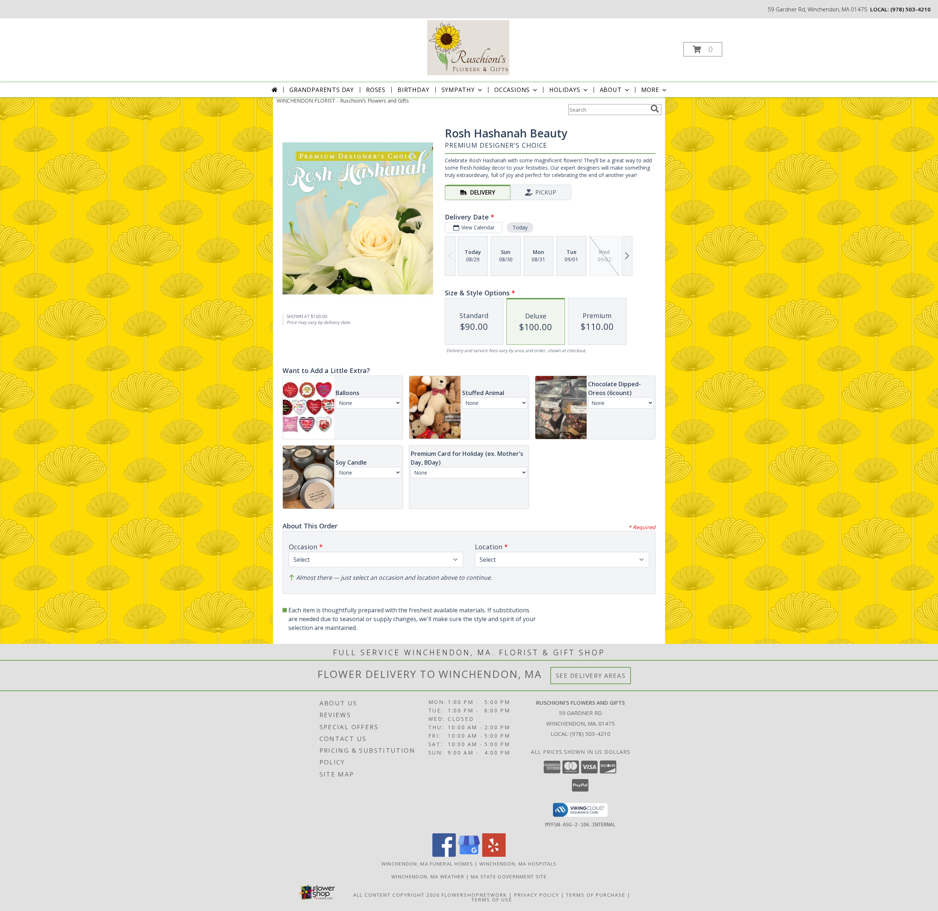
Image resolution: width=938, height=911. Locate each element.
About (611, 90)
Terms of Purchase (595, 895)
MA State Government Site (509, 876)
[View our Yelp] (494, 854)
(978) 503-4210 (910, 9)
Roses (375, 90)
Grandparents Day (321, 90)
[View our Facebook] (444, 854)
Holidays (564, 90)
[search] (655, 108)
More (650, 90)
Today (520, 227)
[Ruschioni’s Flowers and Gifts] (468, 47)
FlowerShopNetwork (474, 895)
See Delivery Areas (591, 675)
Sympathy (458, 90)
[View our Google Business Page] (469, 854)
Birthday (413, 90)
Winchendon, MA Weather (428, 876)
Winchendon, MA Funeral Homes (427, 863)
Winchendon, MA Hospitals (518, 863)
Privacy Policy (536, 895)
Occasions (512, 90)
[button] (702, 49)
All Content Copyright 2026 (396, 895)
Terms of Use (492, 899)
